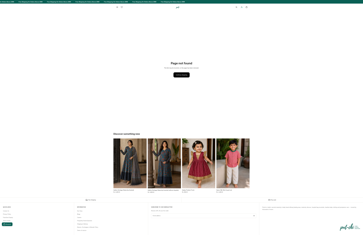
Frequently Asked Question (84, 220)
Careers (79, 217)
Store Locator (6, 220)
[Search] (236, 7)
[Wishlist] (122, 7)
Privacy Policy (7, 214)
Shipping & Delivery (82, 224)
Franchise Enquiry (8, 217)
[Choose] (143, 185)
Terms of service (81, 230)
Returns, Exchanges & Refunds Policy (87, 227)
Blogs (78, 214)
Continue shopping (181, 75)
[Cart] (246, 7)
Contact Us (6, 211)
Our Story (79, 211)
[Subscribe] (254, 216)
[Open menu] (117, 7)
